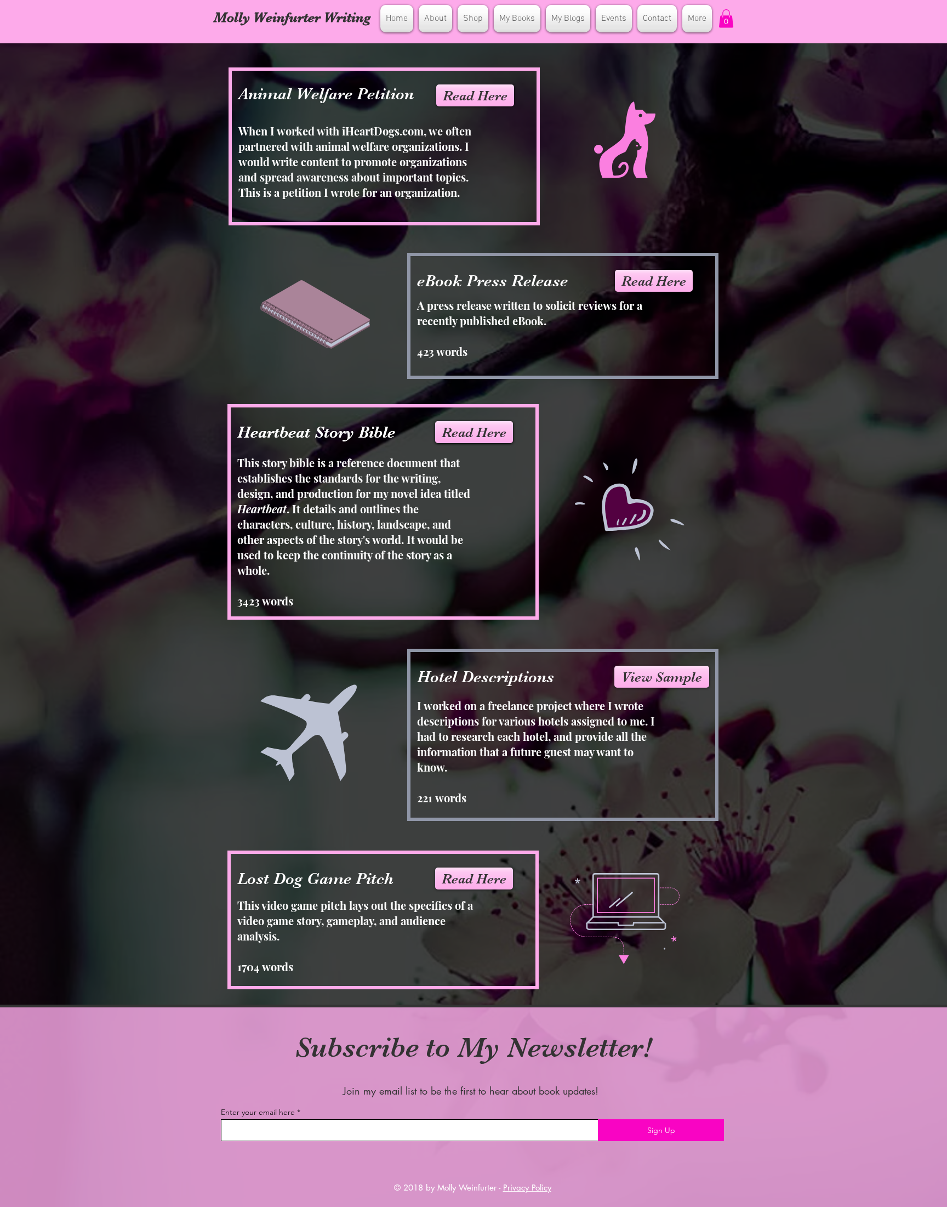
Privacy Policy (527, 1187)
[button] (726, 18)
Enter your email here (258, 1112)
